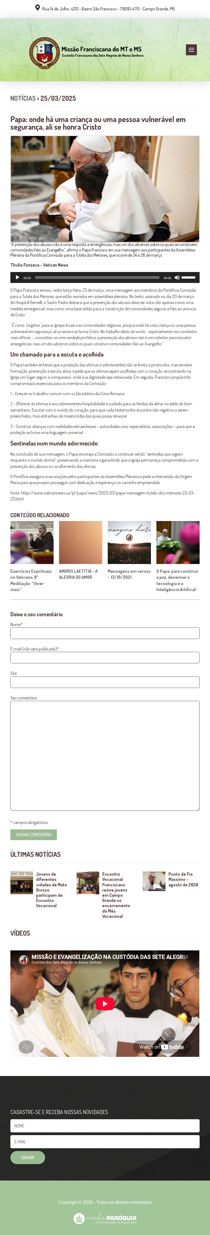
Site (13, 673)
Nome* (16, 624)
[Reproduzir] (17, 277)
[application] (104, 277)
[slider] (189, 277)
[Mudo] (177, 277)
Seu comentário (23, 698)
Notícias (23, 98)
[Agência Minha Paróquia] (105, 1218)
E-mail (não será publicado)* (34, 649)
